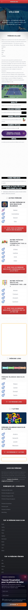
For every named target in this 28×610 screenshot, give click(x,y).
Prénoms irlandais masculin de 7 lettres (13, 494)
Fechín (15, 461)
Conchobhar (15, 233)
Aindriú (15, 500)
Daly (15, 241)
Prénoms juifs (5, 572)
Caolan (15, 454)
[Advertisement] (14, 178)
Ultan (15, 280)
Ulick (15, 276)
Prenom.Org (14, 1)
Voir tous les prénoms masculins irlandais (15, 248)
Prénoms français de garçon (8, 565)
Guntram (15, 321)
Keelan (15, 229)
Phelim (15, 450)
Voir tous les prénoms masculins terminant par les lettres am (14, 329)
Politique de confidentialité (16, 600)
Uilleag (15, 269)
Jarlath (15, 508)
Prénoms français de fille (7, 562)
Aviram (15, 310)
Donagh (15, 458)
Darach (15, 237)
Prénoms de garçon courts (8, 559)
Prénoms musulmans (7, 569)
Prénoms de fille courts (7, 556)
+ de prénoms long (15, 468)
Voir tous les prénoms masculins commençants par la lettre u (14, 288)
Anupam (15, 317)
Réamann (15, 512)
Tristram (15, 313)
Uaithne (15, 272)
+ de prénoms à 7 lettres (15, 518)
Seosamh (15, 504)
